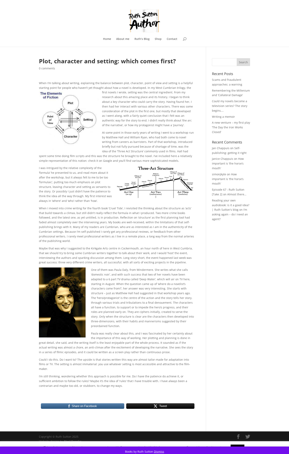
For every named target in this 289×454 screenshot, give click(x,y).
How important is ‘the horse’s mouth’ (228, 163)
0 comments (47, 68)
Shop (158, 39)
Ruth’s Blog (142, 39)
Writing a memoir (223, 117)
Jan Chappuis (220, 148)
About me (122, 39)
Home (107, 39)
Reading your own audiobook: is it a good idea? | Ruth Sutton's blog (230, 205)
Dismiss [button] (159, 451)
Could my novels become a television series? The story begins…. (229, 105)
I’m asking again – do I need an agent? (230, 214)
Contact (172, 39)
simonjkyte (219, 174)
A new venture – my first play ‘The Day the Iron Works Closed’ (231, 127)
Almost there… (236, 194)
